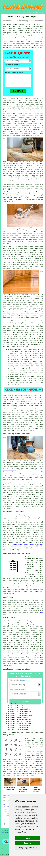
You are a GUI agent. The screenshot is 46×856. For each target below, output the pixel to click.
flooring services (20, 592)
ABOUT (28, 12)
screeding (35, 767)
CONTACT (33, 12)
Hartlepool (10, 397)
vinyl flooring (9, 771)
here (10, 665)
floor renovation (35, 588)
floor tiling (35, 763)
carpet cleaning (21, 765)
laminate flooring (32, 759)
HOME (19, 12)
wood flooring (21, 761)
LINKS (23, 12)
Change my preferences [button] (27, 848)
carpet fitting (9, 767)
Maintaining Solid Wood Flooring (27, 544)
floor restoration (20, 590)
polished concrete (10, 763)
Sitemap (5, 830)
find (9, 621)
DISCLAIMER (40, 12)
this (41, 612)
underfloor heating (21, 769)
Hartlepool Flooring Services (16, 669)
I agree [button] (27, 838)
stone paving (35, 771)
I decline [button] (27, 843)
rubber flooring (32, 755)
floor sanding (18, 123)
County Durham (8, 593)
